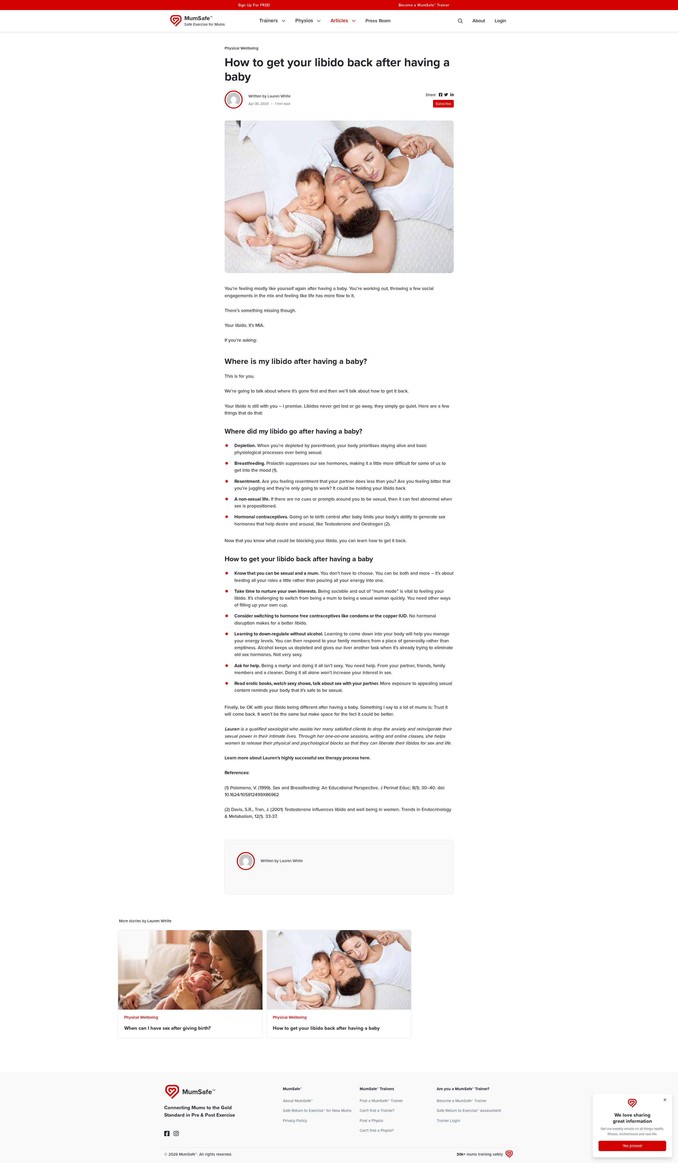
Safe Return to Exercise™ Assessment (469, 1110)
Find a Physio (371, 1121)
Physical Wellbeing (241, 48)
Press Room (378, 20)
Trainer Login (448, 1121)
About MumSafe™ (298, 1101)
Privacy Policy (295, 1121)
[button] (460, 20)
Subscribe (443, 103)
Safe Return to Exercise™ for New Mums (317, 1110)
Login (500, 20)
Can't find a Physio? (377, 1130)
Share (431, 95)
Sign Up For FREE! (254, 5)
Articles (339, 20)
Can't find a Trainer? (377, 1110)
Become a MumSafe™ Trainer (424, 5)
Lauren (232, 728)
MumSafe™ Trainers (377, 1089)
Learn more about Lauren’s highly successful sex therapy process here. (298, 757)
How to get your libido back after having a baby (337, 69)
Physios (304, 20)
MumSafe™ (292, 1089)
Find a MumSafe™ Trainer (381, 1101)
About (478, 20)
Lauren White (279, 96)
